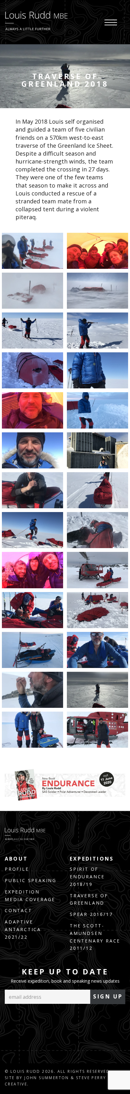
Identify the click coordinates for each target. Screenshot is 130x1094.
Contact (18, 910)
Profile (17, 869)
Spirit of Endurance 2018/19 (87, 876)
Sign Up (108, 996)
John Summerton (46, 1077)
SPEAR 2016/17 (91, 914)
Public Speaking (30, 880)
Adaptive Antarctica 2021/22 (23, 929)
